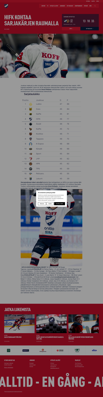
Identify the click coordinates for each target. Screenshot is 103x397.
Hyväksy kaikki (59, 203)
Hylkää (50, 203)
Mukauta (42, 203)
